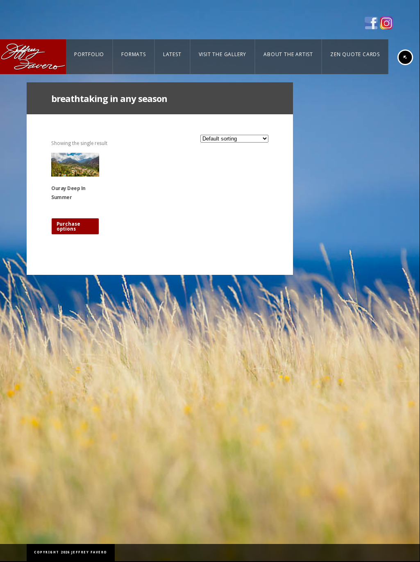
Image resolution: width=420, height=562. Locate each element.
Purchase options (68, 226)
